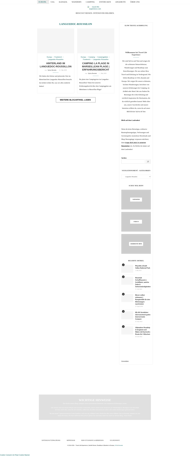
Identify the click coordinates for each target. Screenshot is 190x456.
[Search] (152, 2)
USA (52, 2)
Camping (90, 2)
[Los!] (148, 162)
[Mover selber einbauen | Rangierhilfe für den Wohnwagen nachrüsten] (127, 298)
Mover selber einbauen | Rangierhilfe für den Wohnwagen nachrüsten (142, 299)
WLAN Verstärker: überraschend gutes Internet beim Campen (142, 316)
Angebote (120, 2)
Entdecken (105, 2)
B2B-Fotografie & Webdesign (92, 440)
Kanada (63, 2)
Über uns (135, 2)
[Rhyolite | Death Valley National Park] (127, 269)
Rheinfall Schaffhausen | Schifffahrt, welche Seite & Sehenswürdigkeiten (143, 282)
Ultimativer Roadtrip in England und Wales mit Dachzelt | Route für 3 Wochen (142, 331)
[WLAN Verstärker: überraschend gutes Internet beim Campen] (127, 315)
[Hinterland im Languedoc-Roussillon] (55, 41)
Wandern (76, 2)
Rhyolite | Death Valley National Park (142, 267)
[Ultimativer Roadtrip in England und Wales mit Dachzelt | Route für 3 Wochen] (127, 330)
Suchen (123, 158)
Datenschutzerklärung (51, 440)
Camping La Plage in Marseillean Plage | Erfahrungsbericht (95, 66)
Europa (42, 2)
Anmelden (125, 361)
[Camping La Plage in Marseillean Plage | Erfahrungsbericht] (95, 41)
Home (41, 375)
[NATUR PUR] (136, 199)
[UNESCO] (136, 222)
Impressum (71, 440)
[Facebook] (144, 2)
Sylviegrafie (115, 440)
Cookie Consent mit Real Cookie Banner (15, 455)
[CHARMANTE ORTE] (136, 244)
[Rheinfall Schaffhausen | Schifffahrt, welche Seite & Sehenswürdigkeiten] (127, 281)
